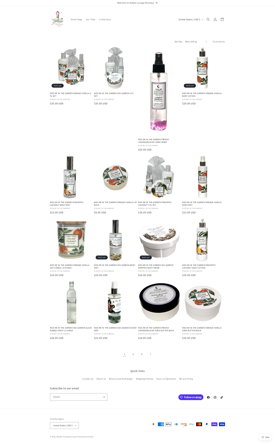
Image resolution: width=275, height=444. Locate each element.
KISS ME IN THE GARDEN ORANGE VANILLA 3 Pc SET (70, 94)
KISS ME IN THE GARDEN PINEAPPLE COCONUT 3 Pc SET (155, 203)
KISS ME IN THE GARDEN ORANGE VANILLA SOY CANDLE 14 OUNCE (69, 266)
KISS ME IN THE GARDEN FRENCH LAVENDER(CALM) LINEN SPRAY (153, 140)
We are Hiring (186, 378)
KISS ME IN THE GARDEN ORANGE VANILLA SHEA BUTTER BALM (202, 329)
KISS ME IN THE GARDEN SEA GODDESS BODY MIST (115, 329)
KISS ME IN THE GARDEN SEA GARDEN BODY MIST (114, 266)
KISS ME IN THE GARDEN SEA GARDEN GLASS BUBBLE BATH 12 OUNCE (71, 329)
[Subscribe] (103, 397)
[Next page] (150, 354)
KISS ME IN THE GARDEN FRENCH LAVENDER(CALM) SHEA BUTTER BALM (156, 329)
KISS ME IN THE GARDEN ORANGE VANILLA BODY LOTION (202, 94)
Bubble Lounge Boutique (66, 437)
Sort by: (178, 41)
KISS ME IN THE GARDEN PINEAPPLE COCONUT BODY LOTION (199, 266)
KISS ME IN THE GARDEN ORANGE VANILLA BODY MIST (202, 203)
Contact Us (87, 378)
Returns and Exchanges (121, 378)
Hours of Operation (166, 378)
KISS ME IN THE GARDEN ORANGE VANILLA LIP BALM (115, 203)
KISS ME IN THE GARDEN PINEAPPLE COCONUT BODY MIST (67, 203)
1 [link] (124, 354)
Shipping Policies (144, 378)
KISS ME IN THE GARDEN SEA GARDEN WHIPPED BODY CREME (155, 266)
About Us (101, 378)
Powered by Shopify (85, 437)
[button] (208, 19)
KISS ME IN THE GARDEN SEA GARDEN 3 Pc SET (114, 94)
